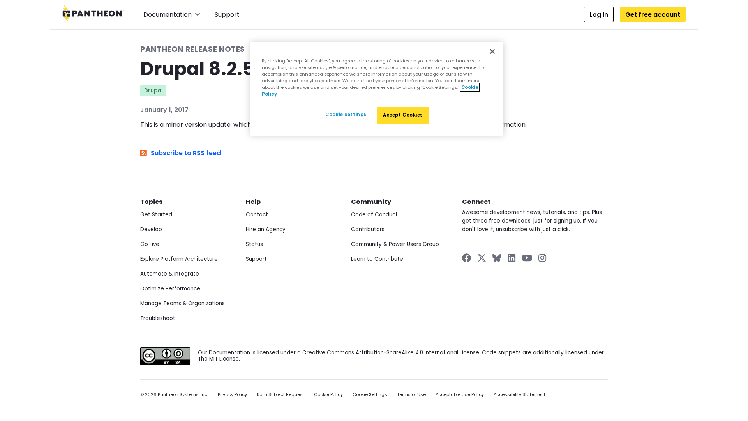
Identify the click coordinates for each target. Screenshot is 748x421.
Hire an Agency (266, 229)
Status (254, 244)
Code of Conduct (374, 214)
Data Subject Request (280, 394)
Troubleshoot (157, 318)
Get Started (156, 214)
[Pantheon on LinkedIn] (512, 257)
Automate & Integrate (169, 274)
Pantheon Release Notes (192, 49)
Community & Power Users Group (395, 244)
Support (227, 14)
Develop (151, 229)
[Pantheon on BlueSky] (496, 257)
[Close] (492, 51)
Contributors (368, 229)
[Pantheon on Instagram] (542, 257)
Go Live (149, 244)
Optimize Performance (170, 288)
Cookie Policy (328, 394)
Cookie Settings (370, 394)
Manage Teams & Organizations (182, 303)
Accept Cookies (403, 115)
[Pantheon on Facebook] (466, 257)
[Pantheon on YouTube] (527, 257)
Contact (257, 214)
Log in (598, 14)
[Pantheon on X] (481, 257)
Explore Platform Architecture (179, 259)
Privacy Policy (232, 394)
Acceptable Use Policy (460, 394)
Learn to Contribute (377, 259)
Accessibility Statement (519, 394)
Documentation (167, 14)
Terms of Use (411, 394)
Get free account (652, 14)
